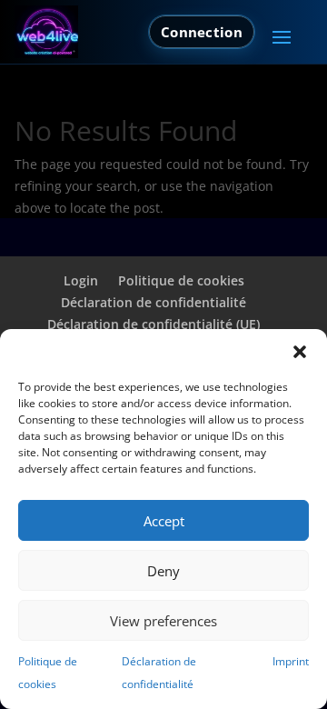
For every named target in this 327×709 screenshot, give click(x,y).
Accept (164, 521)
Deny (163, 571)
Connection (202, 32)
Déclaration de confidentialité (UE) (153, 324)
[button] (300, 352)
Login (81, 280)
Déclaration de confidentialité (153, 302)
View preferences (163, 621)
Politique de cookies (181, 280)
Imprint (290, 661)
